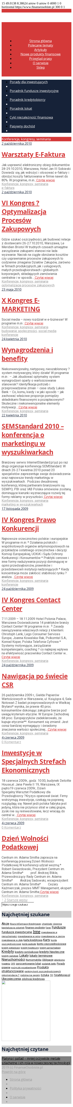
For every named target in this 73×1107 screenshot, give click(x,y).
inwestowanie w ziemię (53, 936)
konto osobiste (29, 944)
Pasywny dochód (22, 126)
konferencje (10, 585)
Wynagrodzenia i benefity (27, 354)
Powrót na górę (14, 1072)
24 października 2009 (18, 589)
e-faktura (8, 188)
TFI (51, 975)
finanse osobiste (35, 927)
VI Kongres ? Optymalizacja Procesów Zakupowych (24, 215)
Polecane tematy (40, 45)
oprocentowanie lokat (28, 963)
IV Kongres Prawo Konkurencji (29, 524)
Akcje (5, 923)
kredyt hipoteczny (30, 948)
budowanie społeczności (19, 331)
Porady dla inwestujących (29, 82)
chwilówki (47, 924)
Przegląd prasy (40, 58)
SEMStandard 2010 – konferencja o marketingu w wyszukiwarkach (33, 439)
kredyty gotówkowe (27, 951)
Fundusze (59, 927)
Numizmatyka (33, 959)
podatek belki (49, 963)
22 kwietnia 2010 (14, 415)
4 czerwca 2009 (13, 737)
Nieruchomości (13, 959)
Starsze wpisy (17, 900)
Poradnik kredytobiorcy (27, 99)
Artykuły (40, 50)
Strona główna (40, 41)
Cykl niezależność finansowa (31, 117)
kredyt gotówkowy (11, 947)
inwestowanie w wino (29, 936)
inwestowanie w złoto (12, 940)
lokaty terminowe (41, 955)
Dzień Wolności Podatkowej (25, 842)
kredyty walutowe (10, 956)
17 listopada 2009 (15, 508)
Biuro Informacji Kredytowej (25, 923)
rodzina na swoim (30, 975)
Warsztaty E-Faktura (33, 154)
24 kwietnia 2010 (14, 339)
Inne (36, 931)
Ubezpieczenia (11, 979)
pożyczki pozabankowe (23, 967)
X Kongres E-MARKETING (21, 304)
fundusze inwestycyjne (17, 932)
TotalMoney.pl (62, 975)
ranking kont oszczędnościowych (43, 971)
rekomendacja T (10, 975)
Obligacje (47, 959)
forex (48, 927)
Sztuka (45, 975)
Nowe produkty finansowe (40, 54)
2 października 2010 (17, 143)
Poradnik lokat (21, 108)
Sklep (40, 67)
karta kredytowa (33, 940)
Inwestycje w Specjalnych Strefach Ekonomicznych (34, 761)
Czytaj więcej (45, 180)
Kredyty (8, 951)
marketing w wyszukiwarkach (22, 504)
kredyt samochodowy (50, 948)
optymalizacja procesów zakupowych (28, 285)
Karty (46, 940)
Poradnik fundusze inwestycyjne (34, 91)
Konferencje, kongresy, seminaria (25, 184)
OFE (13, 963)
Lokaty (24, 955)
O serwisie (40, 63)
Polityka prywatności (25, 1088)
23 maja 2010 (11, 289)
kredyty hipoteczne (51, 952)
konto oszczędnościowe (51, 943)
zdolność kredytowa (33, 979)
